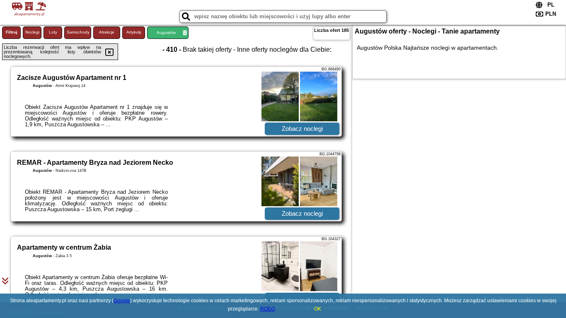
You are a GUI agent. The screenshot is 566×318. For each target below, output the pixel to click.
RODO (267, 309)
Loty (53, 32)
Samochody (78, 32)
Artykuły (133, 32)
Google (122, 301)
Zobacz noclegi (302, 128)
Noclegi (32, 32)
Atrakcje (106, 32)
